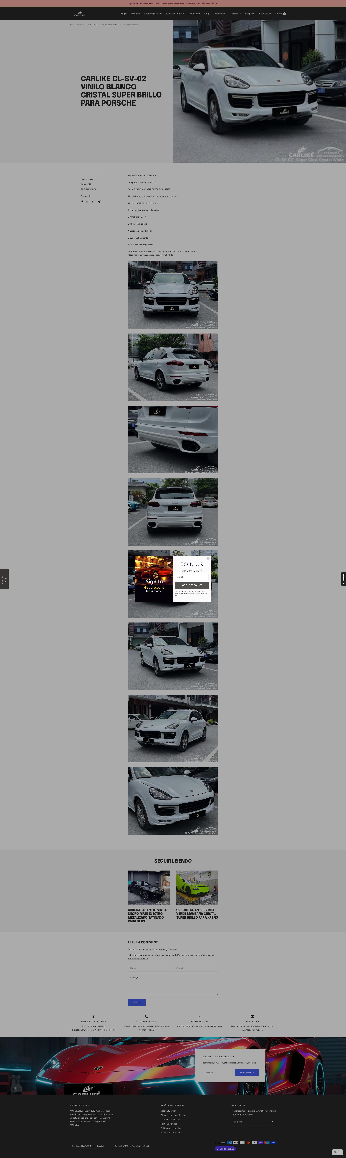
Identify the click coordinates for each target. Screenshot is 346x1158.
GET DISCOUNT (192, 585)
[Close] (208, 558)
